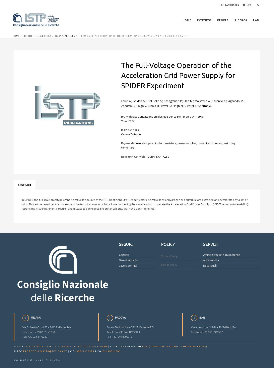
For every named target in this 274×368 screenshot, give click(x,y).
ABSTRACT (24, 185)
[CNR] (63, 273)
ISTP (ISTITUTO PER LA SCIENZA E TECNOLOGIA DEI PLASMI (65, 346)
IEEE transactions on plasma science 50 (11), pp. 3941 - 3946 (167, 116)
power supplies (187, 143)
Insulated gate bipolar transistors (156, 143)
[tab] (25, 185)
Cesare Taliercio (131, 134)
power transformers (210, 143)
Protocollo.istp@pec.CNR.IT (45, 351)
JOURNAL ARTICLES (158, 156)
